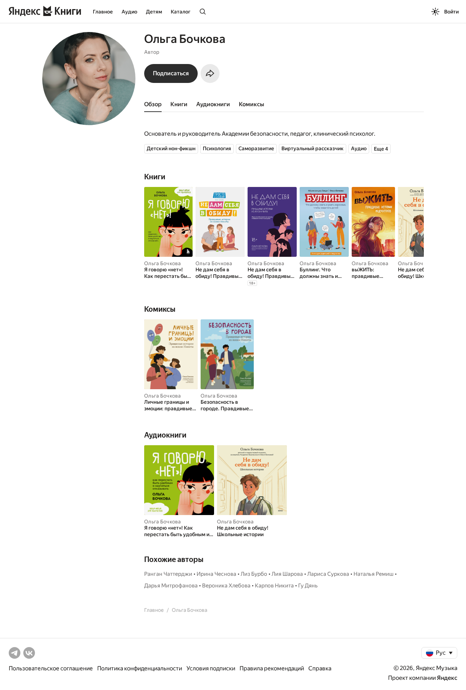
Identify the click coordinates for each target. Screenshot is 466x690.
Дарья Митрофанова (171, 585)
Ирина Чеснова (216, 574)
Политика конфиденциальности (139, 668)
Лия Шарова (287, 574)
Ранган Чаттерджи (168, 574)
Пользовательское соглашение (51, 668)
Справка (319, 668)
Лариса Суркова (328, 574)
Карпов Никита (274, 585)
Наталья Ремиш (374, 574)
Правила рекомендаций (272, 668)
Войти (451, 12)
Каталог (180, 12)
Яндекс (447, 677)
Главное (103, 12)
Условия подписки (210, 668)
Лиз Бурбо (254, 574)
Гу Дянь (308, 585)
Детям (154, 12)
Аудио (129, 12)
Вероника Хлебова (226, 585)
